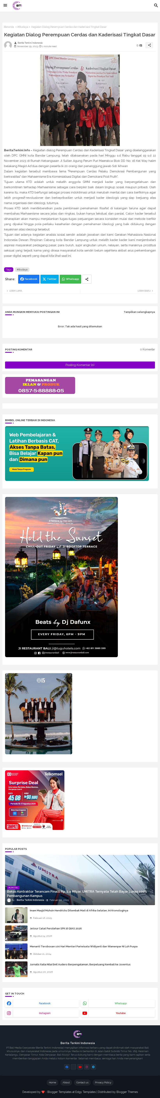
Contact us (82, 1082)
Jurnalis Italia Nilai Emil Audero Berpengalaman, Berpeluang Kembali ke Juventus (80, 964)
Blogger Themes (127, 1092)
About (66, 1082)
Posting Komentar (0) (80, 365)
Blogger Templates (59, 1092)
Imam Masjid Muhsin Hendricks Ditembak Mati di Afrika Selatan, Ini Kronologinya (79, 910)
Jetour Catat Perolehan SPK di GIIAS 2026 (56, 928)
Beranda (9, 26)
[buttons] (66, 1066)
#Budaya (22, 26)
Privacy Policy (103, 1082)
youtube (121, 1013)
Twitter (52, 278)
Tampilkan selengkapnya (139, 312)
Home (52, 1082)
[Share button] (87, 279)
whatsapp (121, 1003)
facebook (45, 1003)
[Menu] (5, 5)
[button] (156, 5)
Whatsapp (72, 278)
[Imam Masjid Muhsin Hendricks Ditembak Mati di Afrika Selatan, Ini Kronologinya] (16, 915)
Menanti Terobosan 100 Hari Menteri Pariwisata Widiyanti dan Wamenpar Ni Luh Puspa (84, 946)
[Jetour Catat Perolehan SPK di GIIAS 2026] (16, 933)
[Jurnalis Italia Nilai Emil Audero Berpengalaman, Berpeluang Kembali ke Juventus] (16, 969)
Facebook (31, 278)
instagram (45, 1013)
